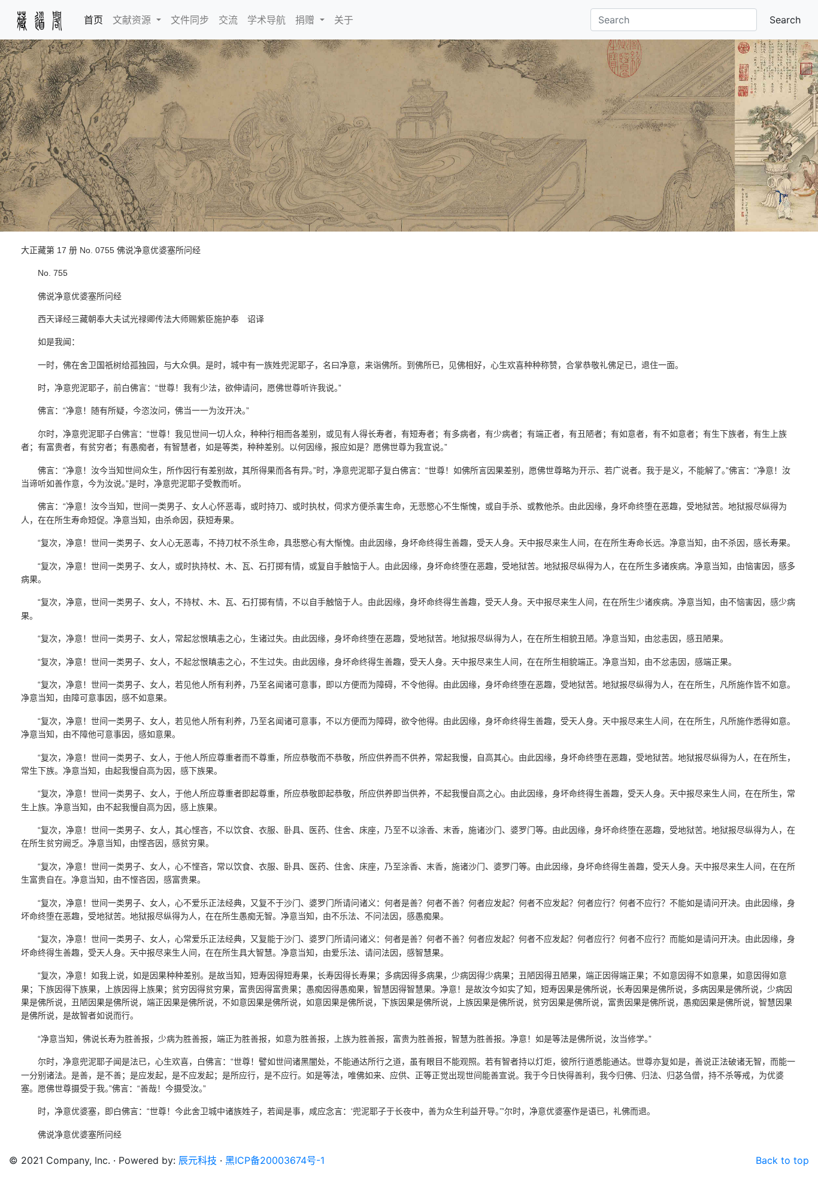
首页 (96, 19)
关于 (343, 20)
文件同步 (190, 20)
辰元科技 (197, 1160)
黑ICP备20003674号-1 (275, 1160)
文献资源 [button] (133, 20)
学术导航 (266, 20)
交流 (228, 20)
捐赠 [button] (306, 20)
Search (785, 20)
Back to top (782, 1160)
